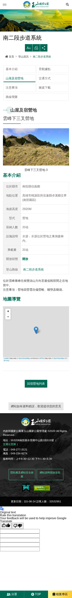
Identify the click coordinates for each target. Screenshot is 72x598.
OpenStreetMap (24, 358)
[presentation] (7, 150)
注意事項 (12, 87)
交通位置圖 (9, 444)
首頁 (11, 56)
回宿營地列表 (36, 383)
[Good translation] (6, 526)
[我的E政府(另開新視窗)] (26, 488)
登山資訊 (23, 56)
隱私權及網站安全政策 (22, 474)
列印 (36, 49)
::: (1, 60)
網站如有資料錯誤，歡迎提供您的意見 (36, 406)
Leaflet (6, 358)
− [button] (8, 316)
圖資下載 (45, 87)
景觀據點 (45, 69)
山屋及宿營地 (14, 78)
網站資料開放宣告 (50, 472)
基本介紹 (12, 69)
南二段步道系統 (42, 56)
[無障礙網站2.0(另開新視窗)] (42, 488)
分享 (43, 49)
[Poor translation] (18, 526)
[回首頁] (36, 4)
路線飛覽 (12, 96)
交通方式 (45, 78)
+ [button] (8, 311)
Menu (4, 5)
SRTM (41, 358)
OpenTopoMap (59, 358)
